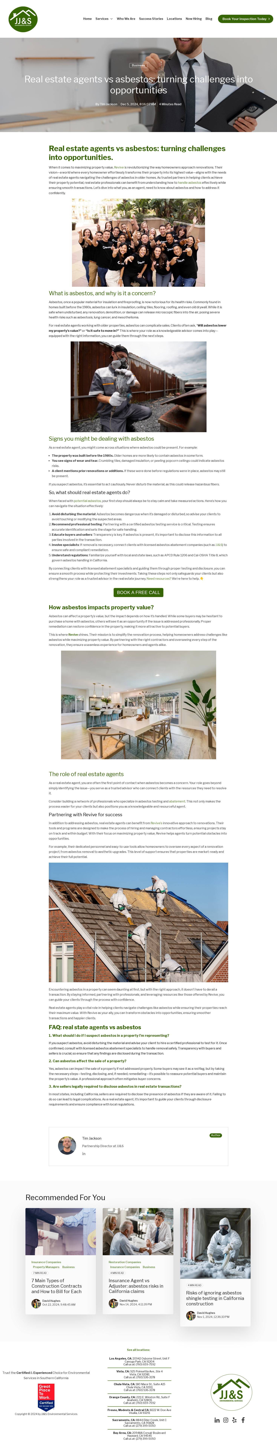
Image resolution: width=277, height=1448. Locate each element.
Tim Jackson (108, 104)
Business (138, 65)
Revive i (119, 167)
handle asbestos (189, 182)
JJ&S (218, 545)
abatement (177, 801)
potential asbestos (87, 501)
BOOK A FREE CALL (138, 592)
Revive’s (156, 823)
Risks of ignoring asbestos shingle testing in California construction (215, 1298)
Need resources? (159, 578)
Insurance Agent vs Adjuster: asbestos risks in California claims (136, 1286)
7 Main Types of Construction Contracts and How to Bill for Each (56, 1286)
